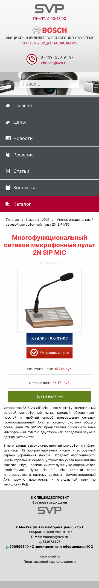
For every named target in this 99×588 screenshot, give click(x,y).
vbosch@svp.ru (55, 537)
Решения (23, 155)
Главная (22, 105)
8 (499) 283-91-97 (57, 57)
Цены (19, 122)
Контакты (24, 187)
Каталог (22, 204)
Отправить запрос (54, 353)
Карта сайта (50, 556)
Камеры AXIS (37, 219)
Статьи (21, 171)
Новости (23, 138)
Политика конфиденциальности (49, 561)
